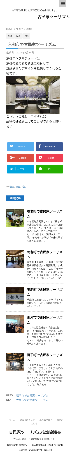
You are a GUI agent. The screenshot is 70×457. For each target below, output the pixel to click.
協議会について (27, 420)
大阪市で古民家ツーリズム (32, 399)
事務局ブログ (45, 420)
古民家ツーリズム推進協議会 (35, 432)
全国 (12, 186)
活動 (24, 186)
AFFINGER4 (46, 450)
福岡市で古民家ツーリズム (32, 395)
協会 (18, 186)
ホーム (12, 420)
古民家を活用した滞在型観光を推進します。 (35, 439)
